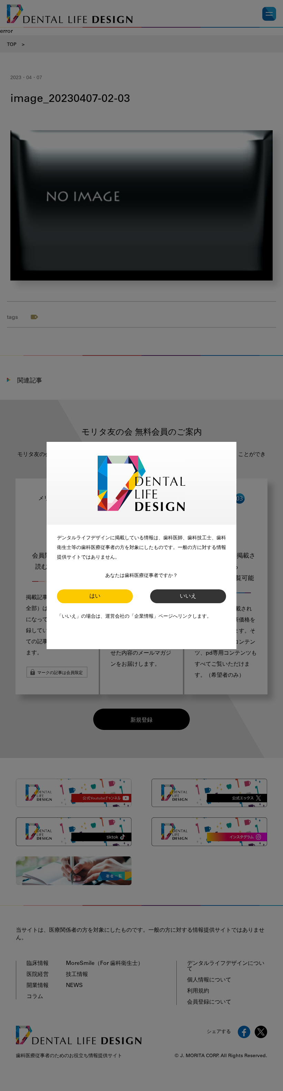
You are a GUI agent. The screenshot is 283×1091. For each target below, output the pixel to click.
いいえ (188, 596)
